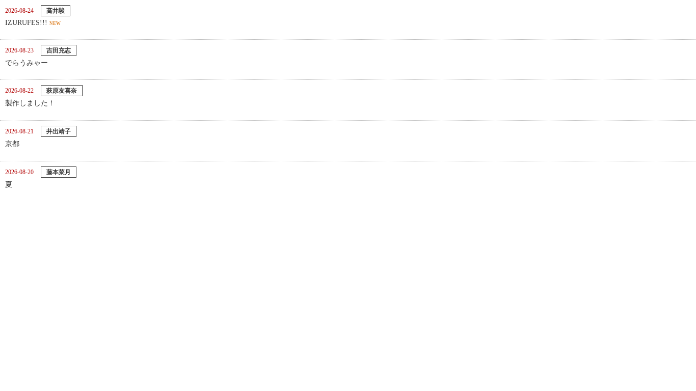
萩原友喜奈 (61, 90)
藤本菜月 (58, 172)
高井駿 (55, 10)
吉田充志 (58, 50)
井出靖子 (58, 131)
